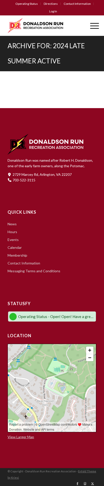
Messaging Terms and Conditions (34, 271)
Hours (12, 232)
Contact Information (77, 4)
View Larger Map (21, 437)
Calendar (15, 247)
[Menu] (92, 25)
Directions (51, 4)
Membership (17, 255)
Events (13, 239)
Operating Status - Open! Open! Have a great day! (56, 316)
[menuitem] (27, 4)
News (12, 224)
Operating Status (26, 4)
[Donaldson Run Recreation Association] (43, 25)
